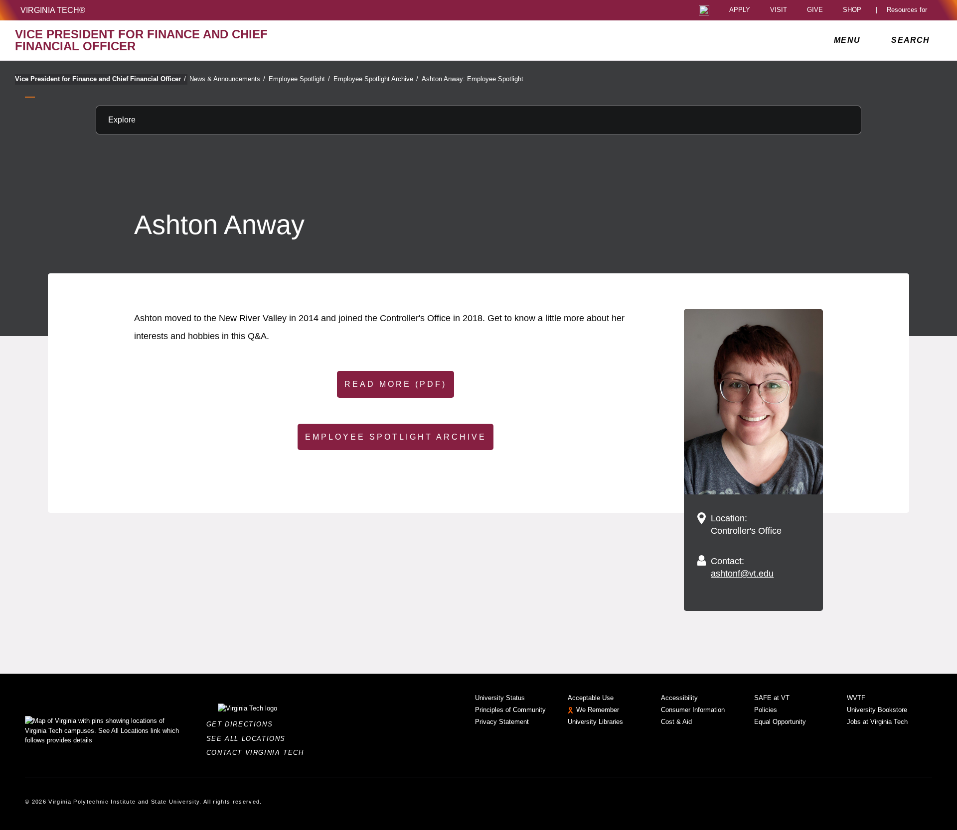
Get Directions (242, 724)
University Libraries (595, 721)
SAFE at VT (772, 698)
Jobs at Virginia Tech (877, 721)
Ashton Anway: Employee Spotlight (472, 79)
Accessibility (679, 698)
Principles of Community (510, 709)
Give (815, 10)
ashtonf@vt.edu (742, 574)
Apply (739, 10)
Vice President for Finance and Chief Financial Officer (100, 79)
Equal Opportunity (780, 721)
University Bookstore (877, 709)
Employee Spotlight (299, 79)
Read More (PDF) (395, 384)
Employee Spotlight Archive (375, 79)
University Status (500, 698)
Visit (778, 10)
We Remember (597, 709)
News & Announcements (227, 79)
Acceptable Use (591, 698)
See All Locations (248, 738)
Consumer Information (693, 709)
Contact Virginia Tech (258, 752)
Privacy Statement (502, 721)
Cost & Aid (676, 721)
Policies (765, 709)
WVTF (856, 698)
